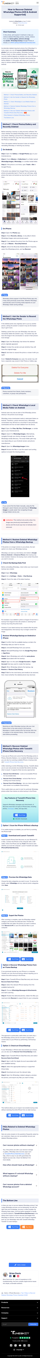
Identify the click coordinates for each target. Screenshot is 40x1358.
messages (10, 808)
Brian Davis (18, 21)
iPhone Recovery (22, 23)
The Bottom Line (9, 117)
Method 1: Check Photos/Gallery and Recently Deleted (20, 94)
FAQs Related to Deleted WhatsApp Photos (17, 115)
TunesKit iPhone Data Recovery (13, 762)
